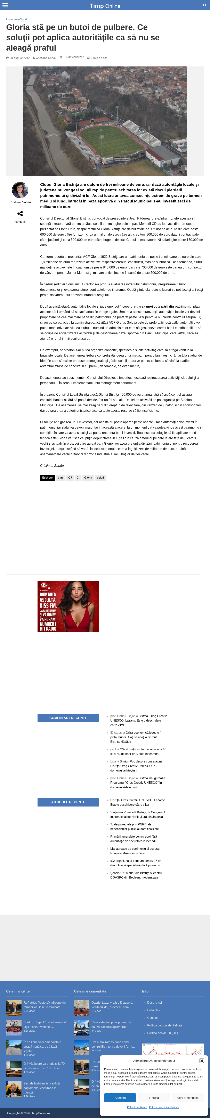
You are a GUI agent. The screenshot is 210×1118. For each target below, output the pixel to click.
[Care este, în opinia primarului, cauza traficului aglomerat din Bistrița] (81, 1027)
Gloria (88, 477)
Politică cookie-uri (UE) (162, 1033)
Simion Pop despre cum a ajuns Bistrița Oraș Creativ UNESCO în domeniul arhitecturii (136, 766)
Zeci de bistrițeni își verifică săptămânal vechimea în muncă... (42, 1088)
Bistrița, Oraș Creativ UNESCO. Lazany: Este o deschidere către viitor (138, 720)
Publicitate (154, 1010)
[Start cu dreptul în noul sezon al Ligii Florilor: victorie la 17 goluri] (14, 1027)
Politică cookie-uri (137, 1107)
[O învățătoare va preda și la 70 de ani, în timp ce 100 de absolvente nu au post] (14, 1069)
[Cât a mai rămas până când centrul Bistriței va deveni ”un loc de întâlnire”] (81, 1047)
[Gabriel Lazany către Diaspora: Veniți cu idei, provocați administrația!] (81, 1008)
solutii (100, 477)
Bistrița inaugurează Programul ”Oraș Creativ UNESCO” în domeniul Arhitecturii (137, 782)
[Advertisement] (122, 526)
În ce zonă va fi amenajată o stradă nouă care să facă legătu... (42, 1046)
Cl (78, 477)
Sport (23, 19)
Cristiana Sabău (46, 57)
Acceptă (120, 1097)
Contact (152, 1017)
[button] (202, 1061)
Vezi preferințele (188, 1097)
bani (60, 477)
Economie (12, 19)
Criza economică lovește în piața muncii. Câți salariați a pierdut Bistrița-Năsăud (136, 737)
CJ (70, 477)
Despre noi (154, 1002)
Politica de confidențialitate (164, 1107)
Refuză (154, 1097)
